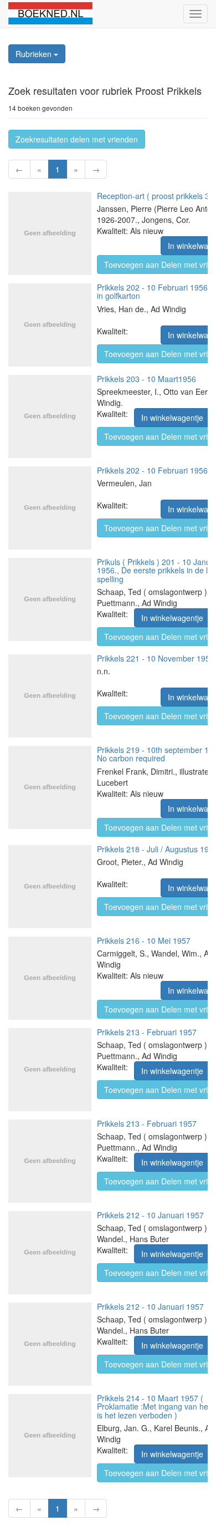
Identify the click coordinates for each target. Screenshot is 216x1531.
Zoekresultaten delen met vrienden (77, 139)
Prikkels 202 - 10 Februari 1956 (152, 470)
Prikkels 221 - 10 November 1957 (155, 658)
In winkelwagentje (172, 417)
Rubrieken (35, 53)
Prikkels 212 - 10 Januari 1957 (150, 1214)
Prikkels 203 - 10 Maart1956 (146, 378)
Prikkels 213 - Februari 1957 (147, 1031)
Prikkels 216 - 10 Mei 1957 (144, 940)
